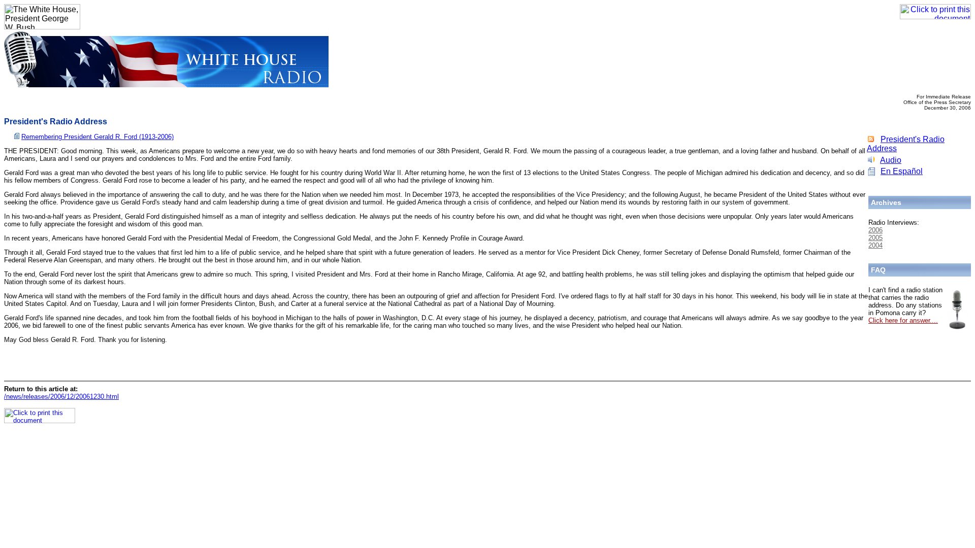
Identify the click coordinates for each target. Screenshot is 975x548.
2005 (875, 238)
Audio (890, 160)
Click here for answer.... (903, 320)
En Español (902, 171)
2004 (875, 245)
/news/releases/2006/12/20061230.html (61, 396)
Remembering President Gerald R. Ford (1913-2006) (97, 137)
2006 (875, 230)
